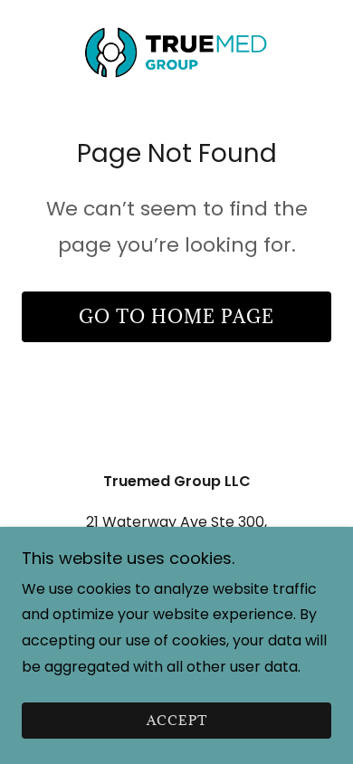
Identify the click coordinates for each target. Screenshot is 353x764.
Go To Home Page (176, 317)
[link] (176, 50)
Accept (177, 721)
